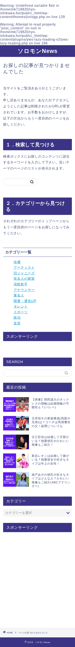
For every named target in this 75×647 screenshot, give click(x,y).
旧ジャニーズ (24, 273)
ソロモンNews (38, 51)
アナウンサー (24, 290)
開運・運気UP (25, 301)
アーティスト (24, 267)
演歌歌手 (21, 284)
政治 (17, 317)
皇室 (17, 323)
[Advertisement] (37, 580)
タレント (21, 306)
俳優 (17, 262)
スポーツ (21, 312)
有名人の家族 (24, 278)
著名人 (19, 295)
